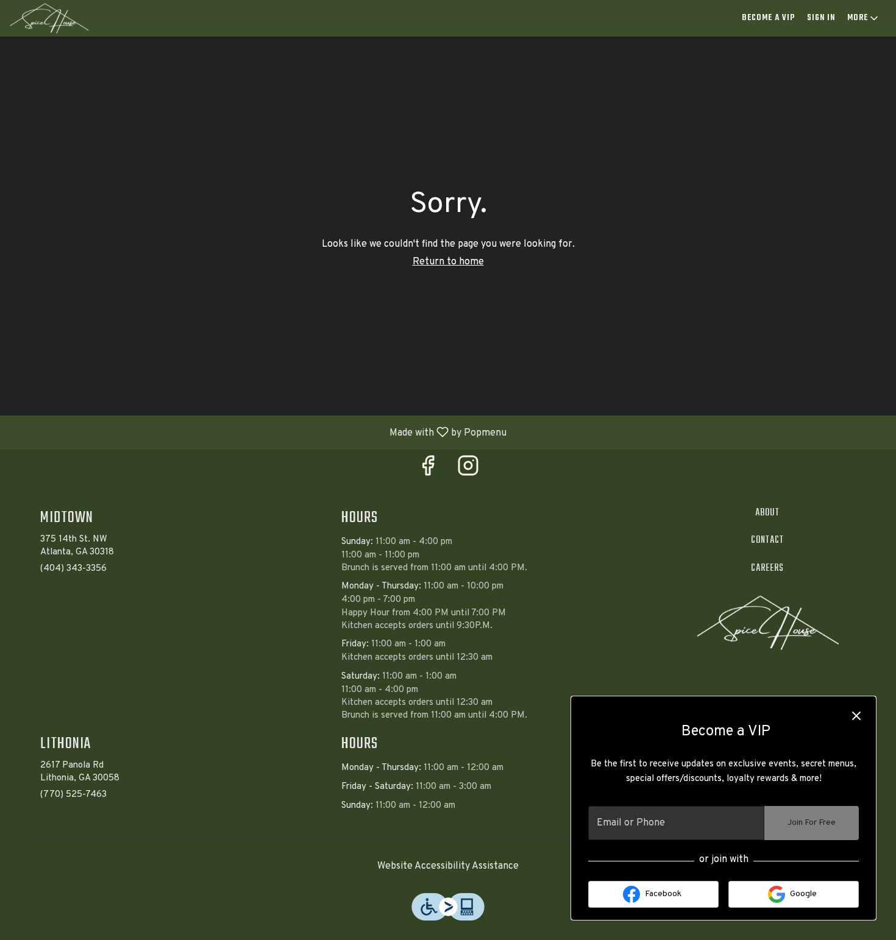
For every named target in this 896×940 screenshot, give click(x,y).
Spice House (768, 622)
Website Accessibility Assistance (448, 866)
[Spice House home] (64, 18)
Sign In (821, 18)
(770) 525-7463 (73, 794)
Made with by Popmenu (258, 431)
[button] (863, 18)
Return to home (448, 262)
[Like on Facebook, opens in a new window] (428, 470)
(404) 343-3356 (73, 568)
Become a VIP (768, 18)
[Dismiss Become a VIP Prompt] (856, 715)
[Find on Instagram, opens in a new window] (468, 470)
